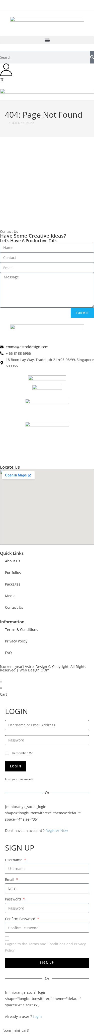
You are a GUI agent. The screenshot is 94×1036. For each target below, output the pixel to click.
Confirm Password (20, 918)
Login (37, 1016)
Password (13, 899)
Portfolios (13, 572)
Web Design (30, 670)
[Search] (92, 57)
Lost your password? (19, 779)
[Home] (6, 122)
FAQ (8, 652)
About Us (12, 561)
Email (10, 879)
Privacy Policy (16, 641)
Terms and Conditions (46, 944)
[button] (47, 40)
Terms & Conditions (21, 629)
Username (14, 859)
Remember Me (22, 753)
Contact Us (14, 607)
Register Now (57, 830)
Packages (12, 584)
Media (10, 595)
